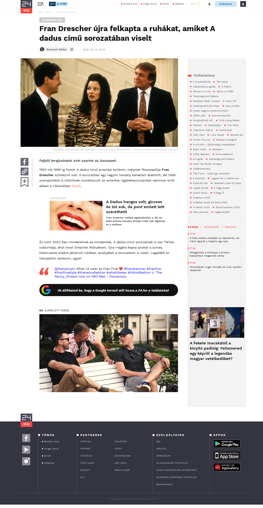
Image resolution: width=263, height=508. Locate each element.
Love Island (217, 135)
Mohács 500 (130, 4)
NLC (82, 477)
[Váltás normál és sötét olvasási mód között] (210, 4)
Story (118, 448)
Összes (230, 227)
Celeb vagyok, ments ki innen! (210, 110)
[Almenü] (40, 4)
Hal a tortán (232, 106)
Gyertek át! (236, 135)
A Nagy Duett (221, 188)
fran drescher (68, 12)
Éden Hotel (199, 149)
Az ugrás (197, 159)
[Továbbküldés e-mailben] (24, 171)
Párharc (197, 125)
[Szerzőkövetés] (71, 49)
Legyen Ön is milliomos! (224, 178)
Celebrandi (225, 130)
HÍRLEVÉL (161, 448)
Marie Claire (122, 470)
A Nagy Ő (218, 193)
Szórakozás (52, 20)
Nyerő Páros (200, 193)
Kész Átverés (200, 212)
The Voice (222, 81)
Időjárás (179, 4)
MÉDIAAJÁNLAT (164, 484)
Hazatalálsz (214, 125)
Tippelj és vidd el (202, 130)
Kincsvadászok (224, 154)
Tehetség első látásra (205, 96)
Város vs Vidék (224, 91)
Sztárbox (217, 149)
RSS (158, 441)
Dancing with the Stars (206, 106)
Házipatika (121, 441)
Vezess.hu (86, 456)
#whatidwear (116, 272)
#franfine (154, 269)
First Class (87, 463)
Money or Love (201, 91)
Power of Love (201, 139)
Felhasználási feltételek (172, 463)
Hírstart (85, 448)
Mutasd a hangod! (226, 139)
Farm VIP (230, 101)
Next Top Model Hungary (207, 164)
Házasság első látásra (221, 159)
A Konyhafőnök (201, 81)
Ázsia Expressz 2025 (227, 207)
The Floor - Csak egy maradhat (211, 173)
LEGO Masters (201, 154)
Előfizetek (226, 4)
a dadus (47, 12)
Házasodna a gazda (203, 86)
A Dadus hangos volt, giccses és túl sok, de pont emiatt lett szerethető (135, 207)
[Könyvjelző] (24, 182)
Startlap (85, 441)
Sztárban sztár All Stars (227, 183)
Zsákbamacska (201, 168)
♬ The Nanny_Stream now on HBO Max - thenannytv (108, 274)
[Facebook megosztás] (24, 162)
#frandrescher (135, 269)
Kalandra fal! (200, 183)
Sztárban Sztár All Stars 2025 (209, 202)
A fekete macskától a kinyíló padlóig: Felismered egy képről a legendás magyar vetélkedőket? (216, 351)
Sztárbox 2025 (201, 197)
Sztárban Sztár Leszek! (206, 101)
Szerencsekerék (221, 115)
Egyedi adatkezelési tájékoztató (176, 470)
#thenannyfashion (91, 272)
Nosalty (85, 470)
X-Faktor (226, 86)
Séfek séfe (199, 115)
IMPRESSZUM (163, 456)
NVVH (165, 4)
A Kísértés (198, 178)
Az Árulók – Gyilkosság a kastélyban (213, 144)
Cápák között (200, 188)
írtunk (76, 186)
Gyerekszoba (123, 456)
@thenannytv (65, 269)
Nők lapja (120, 463)
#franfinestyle (65, 272)
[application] (108, 353)
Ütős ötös (198, 135)
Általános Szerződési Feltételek (176, 477)
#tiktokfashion (139, 272)
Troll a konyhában (229, 120)
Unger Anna (150, 4)
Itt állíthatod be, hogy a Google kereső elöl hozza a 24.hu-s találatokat (113, 290)
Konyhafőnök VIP (202, 120)
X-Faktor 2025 (201, 207)
